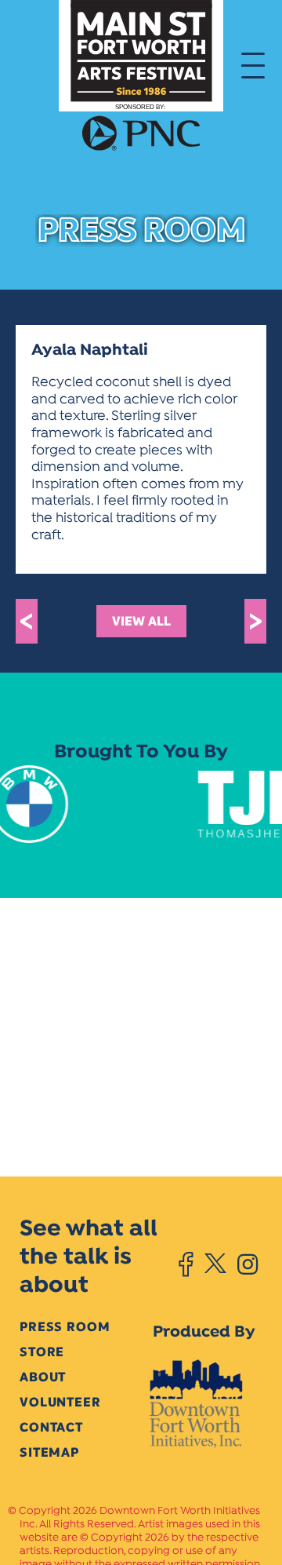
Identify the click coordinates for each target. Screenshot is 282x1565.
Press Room (65, 1327)
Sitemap (49, 1452)
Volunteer (60, 1402)
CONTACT (51, 1427)
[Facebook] (186, 1264)
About (43, 1377)
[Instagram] (247, 1264)
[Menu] (253, 64)
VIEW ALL (141, 621)
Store (42, 1352)
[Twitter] (215, 1264)
